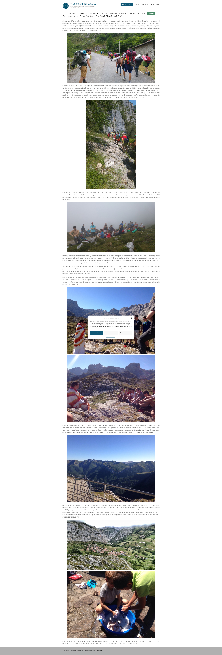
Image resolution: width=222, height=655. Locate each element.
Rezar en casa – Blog (126, 5)
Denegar (111, 333)
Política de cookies (110, 337)
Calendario (132, 13)
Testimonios (113, 13)
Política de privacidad (77, 650)
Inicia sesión (155, 5)
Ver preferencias (125, 333)
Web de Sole (151, 13)
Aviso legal (65, 650)
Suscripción (141, 13)
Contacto (145, 5)
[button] (131, 318)
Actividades (82, 13)
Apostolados (93, 13)
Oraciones (104, 13)
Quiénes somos (71, 13)
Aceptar (96, 333)
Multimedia (122, 13)
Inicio (137, 5)
